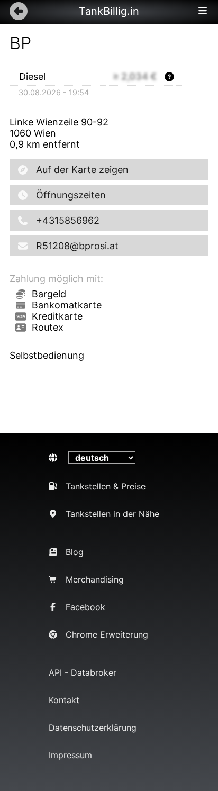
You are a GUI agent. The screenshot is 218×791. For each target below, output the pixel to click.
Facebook (85, 607)
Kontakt (64, 700)
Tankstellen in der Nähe (112, 513)
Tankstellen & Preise (106, 486)
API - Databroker (82, 672)
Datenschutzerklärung (93, 727)
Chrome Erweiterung (107, 634)
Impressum (70, 755)
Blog (75, 552)
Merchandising (95, 579)
